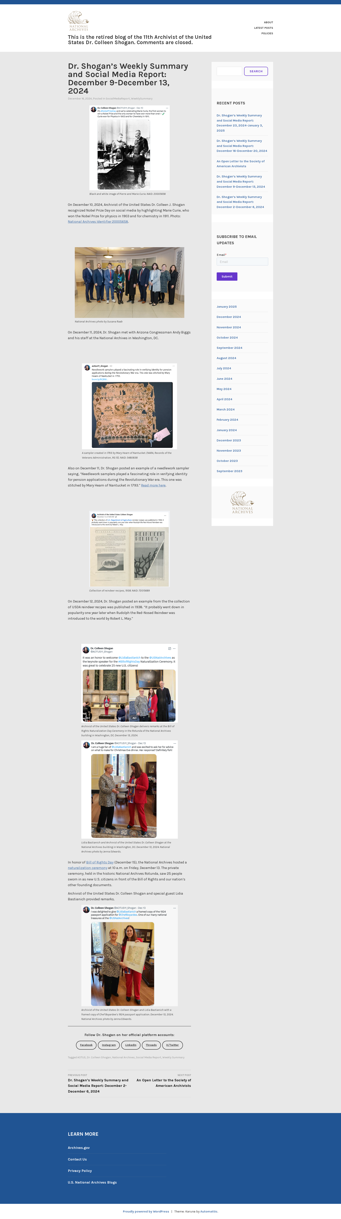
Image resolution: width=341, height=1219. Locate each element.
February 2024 (227, 419)
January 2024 (227, 430)
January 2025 (227, 306)
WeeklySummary (142, 98)
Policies (267, 33)
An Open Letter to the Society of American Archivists (164, 1081)
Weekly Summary (173, 1057)
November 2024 (229, 327)
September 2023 (229, 471)
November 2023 (229, 450)
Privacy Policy (80, 1171)
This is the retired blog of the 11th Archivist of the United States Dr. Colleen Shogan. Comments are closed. (140, 39)
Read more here (153, 485)
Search (256, 71)
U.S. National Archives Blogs (92, 1182)
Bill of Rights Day (99, 862)
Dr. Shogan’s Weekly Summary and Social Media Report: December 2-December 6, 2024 (98, 1084)
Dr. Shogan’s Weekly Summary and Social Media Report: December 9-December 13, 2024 (241, 181)
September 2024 (229, 348)
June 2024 (224, 379)
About (268, 22)
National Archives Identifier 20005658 (98, 221)
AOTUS (81, 1057)
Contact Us (77, 1159)
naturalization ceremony (87, 868)
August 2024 (226, 358)
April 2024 (224, 399)
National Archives (123, 1057)
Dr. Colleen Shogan (99, 1057)
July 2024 (224, 368)
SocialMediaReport (118, 98)
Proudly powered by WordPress (146, 1211)
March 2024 (226, 409)
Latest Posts (263, 28)
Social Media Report (148, 1057)
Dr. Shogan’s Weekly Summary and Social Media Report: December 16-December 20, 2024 (242, 146)
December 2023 (229, 440)
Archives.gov (79, 1148)
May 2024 (224, 389)
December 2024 (229, 317)
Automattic (208, 1211)
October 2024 (227, 337)
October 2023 (227, 461)
